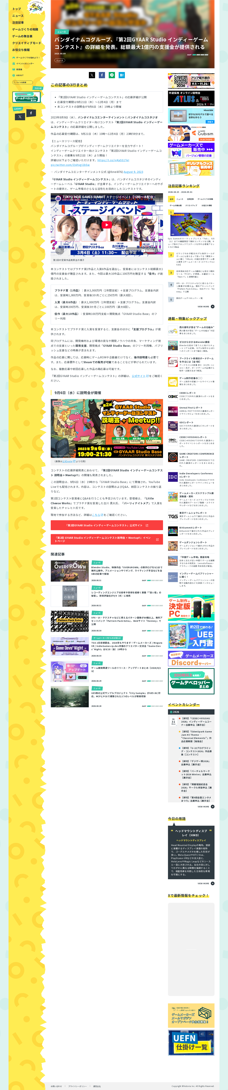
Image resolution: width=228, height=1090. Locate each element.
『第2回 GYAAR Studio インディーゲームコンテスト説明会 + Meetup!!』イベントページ (103, 539)
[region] (28, 545)
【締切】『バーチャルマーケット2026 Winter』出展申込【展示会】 (196, 774)
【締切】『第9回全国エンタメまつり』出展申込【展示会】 (196, 799)
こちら (96, 515)
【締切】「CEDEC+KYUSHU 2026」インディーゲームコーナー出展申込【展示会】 (196, 721)
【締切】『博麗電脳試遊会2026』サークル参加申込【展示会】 (196, 787)
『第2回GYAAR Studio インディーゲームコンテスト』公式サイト (104, 525)
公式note (67, 461)
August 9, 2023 (133, 172)
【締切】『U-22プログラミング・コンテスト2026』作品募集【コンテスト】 (196, 751)
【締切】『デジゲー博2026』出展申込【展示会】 (196, 763)
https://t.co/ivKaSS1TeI (113, 160)
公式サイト (139, 376)
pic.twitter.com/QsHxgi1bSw (70, 165)
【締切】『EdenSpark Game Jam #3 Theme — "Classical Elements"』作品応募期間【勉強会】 (196, 736)
